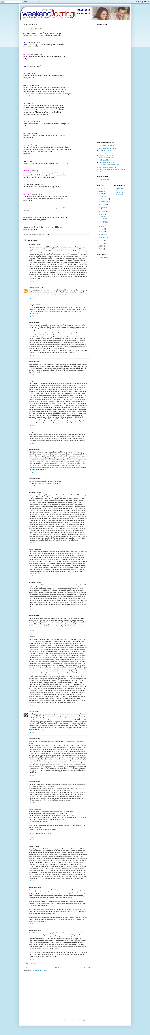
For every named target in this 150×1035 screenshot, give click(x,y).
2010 (101, 194)
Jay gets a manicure (105, 222)
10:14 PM (32, 803)
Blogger (83, 1020)
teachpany (32, 711)
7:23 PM (31, 316)
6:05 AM (31, 840)
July (102, 214)
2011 (101, 191)
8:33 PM (31, 355)
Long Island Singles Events (107, 167)
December (104, 199)
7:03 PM (31, 298)
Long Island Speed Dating (107, 148)
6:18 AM (31, 374)
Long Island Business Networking (109, 165)
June (103, 226)
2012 (101, 188)
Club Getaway (103, 258)
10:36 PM (32, 609)
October (103, 204)
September (104, 207)
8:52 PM (31, 959)
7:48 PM (31, 775)
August (103, 211)
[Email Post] (48, 234)
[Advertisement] (43, 991)
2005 (101, 249)
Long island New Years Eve (108, 146)
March (103, 232)
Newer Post (27, 967)
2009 (101, 196)
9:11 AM (31, 443)
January (104, 237)
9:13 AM (31, 472)
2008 (101, 240)
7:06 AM (31, 425)
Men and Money (104, 217)
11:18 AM (32, 543)
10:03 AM (32, 486)
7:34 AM (31, 630)
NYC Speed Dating (105, 160)
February (104, 234)
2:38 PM (31, 924)
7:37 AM (31, 881)
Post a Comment (31, 963)
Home (57, 967)
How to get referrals (105, 150)
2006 (101, 246)
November (104, 202)
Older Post (86, 967)
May (102, 229)
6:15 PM (31, 576)
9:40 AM (31, 705)
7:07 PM (31, 732)
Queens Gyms (103, 153)
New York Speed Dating (106, 158)
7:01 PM (31, 281)
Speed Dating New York (106, 155)
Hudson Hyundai (104, 180)
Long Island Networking (106, 162)
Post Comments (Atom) (39, 971)
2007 (101, 243)
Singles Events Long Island (120, 193)
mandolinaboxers (34, 287)
